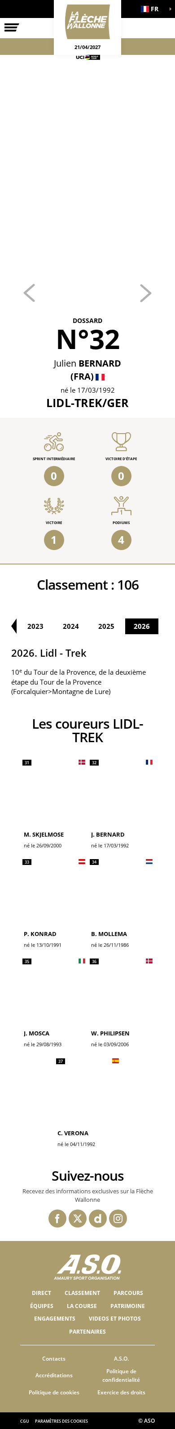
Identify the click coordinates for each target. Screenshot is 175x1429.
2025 (106, 626)
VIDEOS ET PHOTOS (115, 1318)
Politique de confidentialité (121, 1375)
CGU (24, 1421)
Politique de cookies (54, 1392)
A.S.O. (121, 1358)
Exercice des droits (121, 1392)
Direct (41, 1293)
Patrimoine (127, 1306)
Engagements (54, 1318)
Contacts (54, 1358)
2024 (71, 626)
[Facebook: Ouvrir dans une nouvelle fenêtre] (57, 1218)
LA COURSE (82, 1306)
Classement (82, 1293)
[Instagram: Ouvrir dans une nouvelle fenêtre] (118, 1218)
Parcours (128, 1293)
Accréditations (54, 1375)
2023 (35, 626)
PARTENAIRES (87, 1331)
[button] (152, 9)
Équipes (41, 1306)
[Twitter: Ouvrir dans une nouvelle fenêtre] (78, 1218)
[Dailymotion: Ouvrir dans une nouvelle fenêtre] (98, 1218)
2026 (142, 626)
